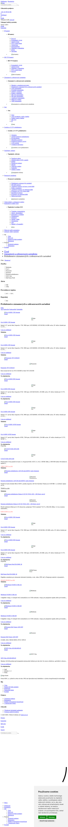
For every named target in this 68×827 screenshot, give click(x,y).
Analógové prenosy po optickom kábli (22, 189)
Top (2, 309)
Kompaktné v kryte (16, 40)
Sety (5, 107)
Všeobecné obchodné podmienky (13, 710)
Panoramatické (15, 46)
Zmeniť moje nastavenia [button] (47, 821)
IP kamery (7, 31)
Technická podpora (13, 244)
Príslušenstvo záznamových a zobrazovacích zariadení (26, 87)
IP (12, 121)
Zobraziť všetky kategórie (11, 231)
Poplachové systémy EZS (11, 203)
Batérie (13, 161)
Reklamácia (11, 246)
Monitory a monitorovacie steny (20, 85)
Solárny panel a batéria (17, 118)
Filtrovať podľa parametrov (12, 230)
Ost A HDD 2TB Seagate (8, 345)
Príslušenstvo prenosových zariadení (21, 183)
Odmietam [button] (52, 817)
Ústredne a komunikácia (18, 211)
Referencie (11, 241)
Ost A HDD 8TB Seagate (8, 389)
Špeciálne (14, 51)
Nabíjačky (14, 168)
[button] (3, 28)
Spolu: (2, 24)
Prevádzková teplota (8, 290)
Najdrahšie (19, 309)
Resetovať (7, 260)
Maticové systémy (16, 99)
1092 (7, 286)
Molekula (8, 267)
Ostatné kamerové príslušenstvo (20, 136)
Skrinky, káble (15, 219)
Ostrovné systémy (16, 166)
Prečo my (10, 238)
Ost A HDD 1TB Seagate (8, 322)
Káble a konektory (16, 188)
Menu (6, 802)
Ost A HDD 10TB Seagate (8, 434)
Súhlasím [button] (42, 817)
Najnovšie (6, 309)
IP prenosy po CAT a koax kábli (20, 191)
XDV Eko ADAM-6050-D (8, 658)
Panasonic (9, 271)
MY (5, 809)
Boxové (13, 38)
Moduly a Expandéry (17, 224)
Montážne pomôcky (16, 140)
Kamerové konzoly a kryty (18, 141)
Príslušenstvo (15, 216)
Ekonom (8, 272)
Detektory (14, 217)
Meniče (13, 165)
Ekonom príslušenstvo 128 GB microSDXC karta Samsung (17, 480)
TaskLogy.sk (24, 715)
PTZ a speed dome (16, 43)
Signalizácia (14, 221)
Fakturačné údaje (9, 690)
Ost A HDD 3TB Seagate (8, 527)
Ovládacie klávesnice (17, 144)
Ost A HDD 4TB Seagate (8, 411)
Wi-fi (12, 115)
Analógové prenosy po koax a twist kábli (22, 186)
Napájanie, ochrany (9, 150)
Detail (6, 314)
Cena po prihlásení (6, 330)
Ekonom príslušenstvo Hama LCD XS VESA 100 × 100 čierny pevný (20, 504)
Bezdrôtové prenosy (17, 193)
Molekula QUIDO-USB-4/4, (9, 594)
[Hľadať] (18, 733)
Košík (2, 26)
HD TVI (13, 119)
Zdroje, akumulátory (17, 213)
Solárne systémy (15, 169)
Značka (3, 264)
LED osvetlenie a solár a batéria (20, 116)
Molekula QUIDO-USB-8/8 (9, 616)
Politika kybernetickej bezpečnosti (13, 702)
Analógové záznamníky (18, 98)
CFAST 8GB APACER (7, 458)
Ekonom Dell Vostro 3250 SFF (9, 637)
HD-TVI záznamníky (17, 95)
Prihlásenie (4, 1)
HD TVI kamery (9, 57)
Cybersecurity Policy (10, 703)
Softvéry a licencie (16, 91)
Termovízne (14, 45)
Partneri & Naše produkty (15, 239)
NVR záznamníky (16, 88)
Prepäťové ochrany (16, 163)
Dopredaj (4, 297)
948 (7, 285)
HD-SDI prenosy (16, 185)
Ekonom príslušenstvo (12, 274)
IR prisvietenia (15, 138)
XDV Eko (9, 276)
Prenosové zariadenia (10, 175)
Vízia (9, 236)
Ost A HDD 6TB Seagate (8, 550)
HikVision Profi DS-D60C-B (9, 574)
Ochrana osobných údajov (11, 712)
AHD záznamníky (16, 101)
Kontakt (6, 247)
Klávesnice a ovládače (17, 214)
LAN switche (15, 143)
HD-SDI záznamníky (17, 96)
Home (13, 50)
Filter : (2, 260)
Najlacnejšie (12, 309)
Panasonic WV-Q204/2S (8, 368)
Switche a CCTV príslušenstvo (13, 127)
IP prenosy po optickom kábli (19, 194)
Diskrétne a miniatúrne (17, 48)
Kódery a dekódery (16, 93)
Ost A (7, 269)
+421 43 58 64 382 (6, 12)
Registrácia (11, 1)
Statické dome (15, 42)
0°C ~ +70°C (9, 293)
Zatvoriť (12, 20)
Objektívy (14, 135)
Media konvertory (16, 196)
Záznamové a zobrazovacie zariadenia (15, 77)
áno (7, 300)
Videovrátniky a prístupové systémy (14, 202)
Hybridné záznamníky (17, 90)
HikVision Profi (10, 278)
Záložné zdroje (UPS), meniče (19, 160)
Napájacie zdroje (16, 158)
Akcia (3, 281)
